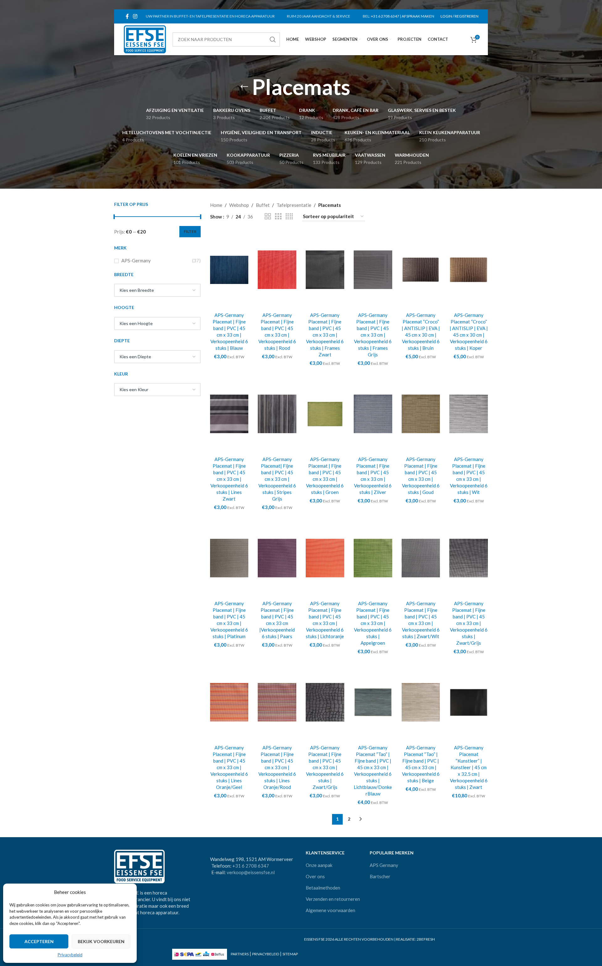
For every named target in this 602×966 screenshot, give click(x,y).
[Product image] (468, 414)
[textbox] (157, 290)
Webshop (239, 205)
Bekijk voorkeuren (101, 941)
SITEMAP (290, 954)
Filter (190, 231)
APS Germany (384, 865)
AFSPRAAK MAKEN (418, 16)
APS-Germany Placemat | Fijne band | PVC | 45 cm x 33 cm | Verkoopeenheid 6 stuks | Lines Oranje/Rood (277, 767)
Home (216, 205)
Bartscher (380, 876)
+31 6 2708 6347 (385, 16)
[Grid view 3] (278, 216)
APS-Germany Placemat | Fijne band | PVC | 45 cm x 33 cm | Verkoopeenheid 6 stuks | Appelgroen (373, 623)
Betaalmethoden (323, 887)
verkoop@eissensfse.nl (251, 872)
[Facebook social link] (127, 16)
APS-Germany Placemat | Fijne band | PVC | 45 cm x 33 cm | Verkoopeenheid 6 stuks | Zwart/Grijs (469, 623)
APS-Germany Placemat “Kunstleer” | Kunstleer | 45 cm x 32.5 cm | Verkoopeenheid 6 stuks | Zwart (469, 767)
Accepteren (39, 941)
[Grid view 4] (289, 216)
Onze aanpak (319, 865)
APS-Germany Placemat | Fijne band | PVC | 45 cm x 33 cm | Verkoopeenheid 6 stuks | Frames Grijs (373, 334)
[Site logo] (145, 38)
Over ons (315, 876)
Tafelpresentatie (294, 205)
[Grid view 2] (268, 216)
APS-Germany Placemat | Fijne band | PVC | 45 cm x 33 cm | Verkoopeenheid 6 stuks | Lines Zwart (229, 478)
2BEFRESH (426, 939)
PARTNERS (240, 954)
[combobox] (157, 290)
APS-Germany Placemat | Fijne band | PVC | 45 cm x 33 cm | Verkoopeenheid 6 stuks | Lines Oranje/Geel (229, 767)
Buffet (263, 205)
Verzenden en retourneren (333, 899)
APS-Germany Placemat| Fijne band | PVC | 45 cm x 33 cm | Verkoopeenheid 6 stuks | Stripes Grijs (277, 478)
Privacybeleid (70, 954)
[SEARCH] (273, 39)
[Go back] (244, 87)
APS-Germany (136, 260)
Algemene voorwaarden (330, 910)
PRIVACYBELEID (265, 954)
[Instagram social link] (135, 16)
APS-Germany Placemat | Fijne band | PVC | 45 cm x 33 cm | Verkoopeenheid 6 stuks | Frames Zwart (325, 334)
